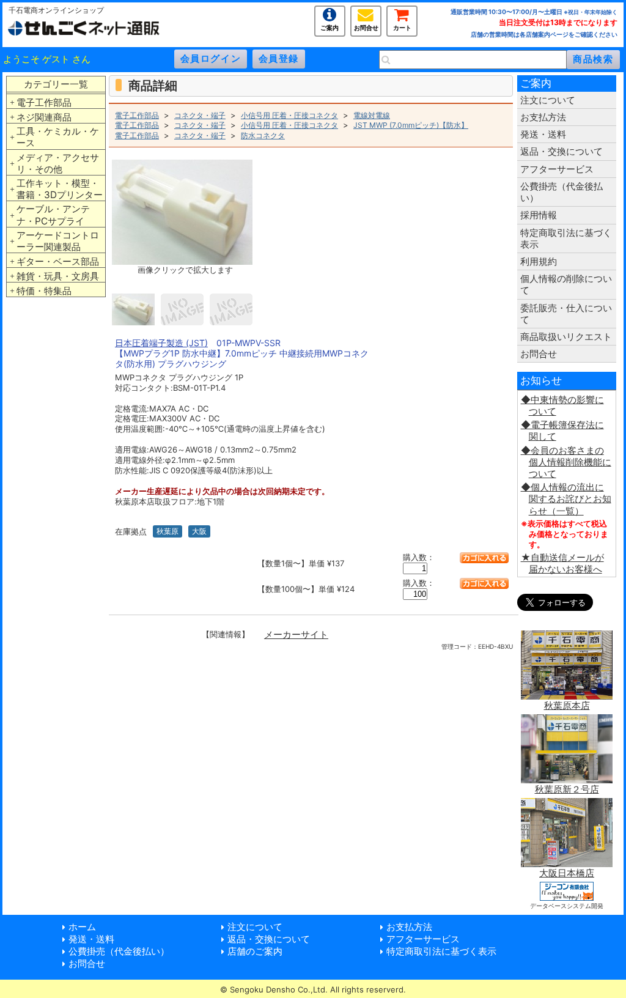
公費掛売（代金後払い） (561, 192)
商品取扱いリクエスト (566, 336)
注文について (547, 100)
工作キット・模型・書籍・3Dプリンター (60, 189)
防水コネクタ (263, 135)
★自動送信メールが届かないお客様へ (562, 563)
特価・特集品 (44, 291)
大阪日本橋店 (566, 873)
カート (402, 26)
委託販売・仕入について (566, 313)
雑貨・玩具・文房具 (58, 276)
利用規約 (538, 261)
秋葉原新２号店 (567, 789)
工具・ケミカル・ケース (58, 137)
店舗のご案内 (254, 951)
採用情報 (538, 215)
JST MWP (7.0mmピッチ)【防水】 (410, 125)
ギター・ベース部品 (58, 261)
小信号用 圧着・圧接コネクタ (289, 115)
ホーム (82, 927)
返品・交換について (561, 151)
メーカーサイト (296, 634)
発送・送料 (543, 134)
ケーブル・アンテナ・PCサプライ (53, 214)
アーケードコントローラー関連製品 (58, 241)
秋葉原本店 (567, 705)
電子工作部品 (44, 102)
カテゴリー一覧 (56, 84)
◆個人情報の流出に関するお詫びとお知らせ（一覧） (566, 498)
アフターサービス (557, 169)
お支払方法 (543, 117)
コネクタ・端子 (200, 115)
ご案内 (329, 26)
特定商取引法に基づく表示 (566, 238)
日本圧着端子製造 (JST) (161, 343)
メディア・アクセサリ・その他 (58, 163)
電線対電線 (371, 115)
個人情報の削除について (566, 284)
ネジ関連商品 (44, 117)
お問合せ (366, 26)
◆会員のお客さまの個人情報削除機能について (566, 462)
